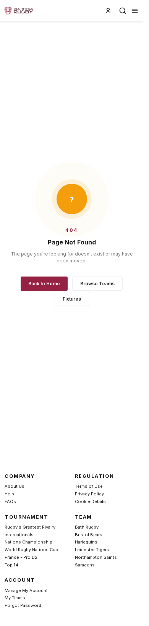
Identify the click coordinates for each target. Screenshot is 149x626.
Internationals (19, 534)
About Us (14, 486)
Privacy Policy (89, 494)
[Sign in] (108, 11)
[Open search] (122, 11)
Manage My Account (26, 590)
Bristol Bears (88, 534)
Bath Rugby (87, 527)
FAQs (10, 501)
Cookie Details (90, 501)
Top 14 (11, 565)
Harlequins (86, 542)
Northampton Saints (96, 557)
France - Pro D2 (21, 557)
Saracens (85, 565)
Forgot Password (23, 605)
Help (9, 494)
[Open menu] (135, 11)
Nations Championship (28, 542)
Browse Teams (97, 283)
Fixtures (72, 299)
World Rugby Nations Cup (31, 549)
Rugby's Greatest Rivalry (30, 527)
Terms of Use (89, 486)
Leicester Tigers (92, 549)
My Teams (15, 597)
